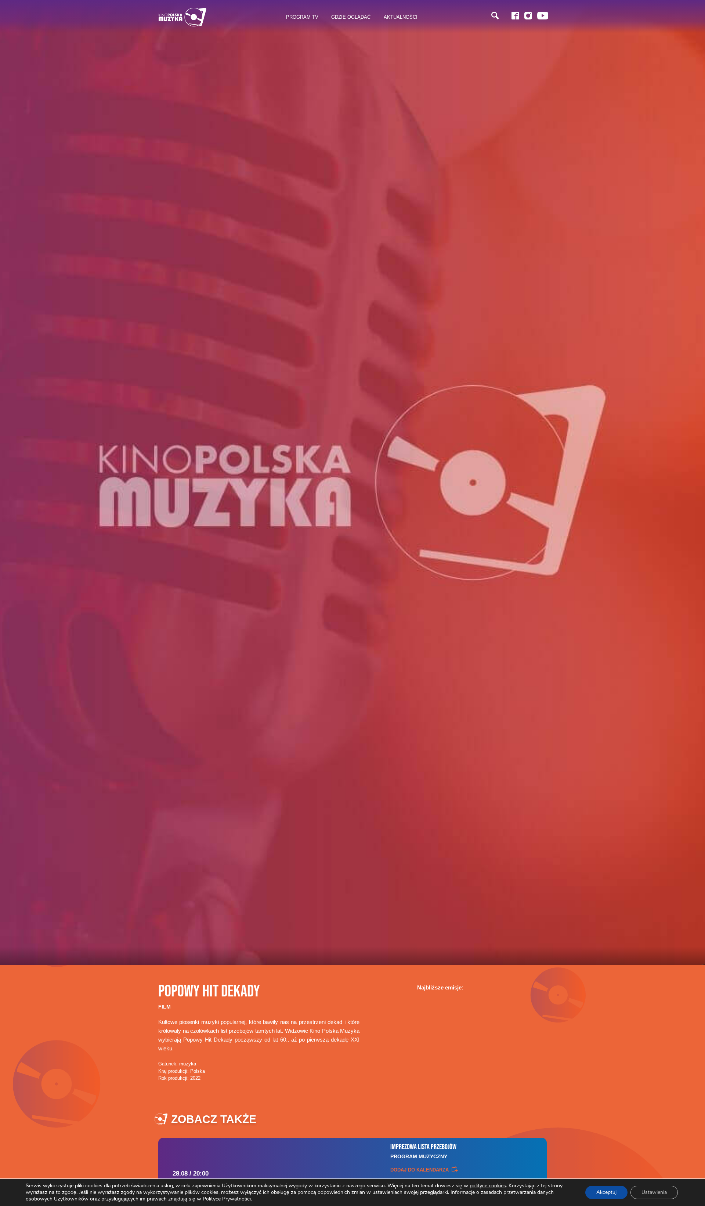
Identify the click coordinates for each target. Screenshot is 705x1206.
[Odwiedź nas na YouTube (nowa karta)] (542, 15)
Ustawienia (654, 1192)
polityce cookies (488, 1185)
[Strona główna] (182, 17)
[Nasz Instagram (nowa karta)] (528, 15)
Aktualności (400, 17)
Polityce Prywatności (227, 1198)
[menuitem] (302, 17)
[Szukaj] (495, 15)
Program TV (302, 17)
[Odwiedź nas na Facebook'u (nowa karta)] (515, 15)
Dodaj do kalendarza (419, 1170)
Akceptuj (606, 1192)
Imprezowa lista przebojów (423, 1151)
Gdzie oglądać (350, 17)
